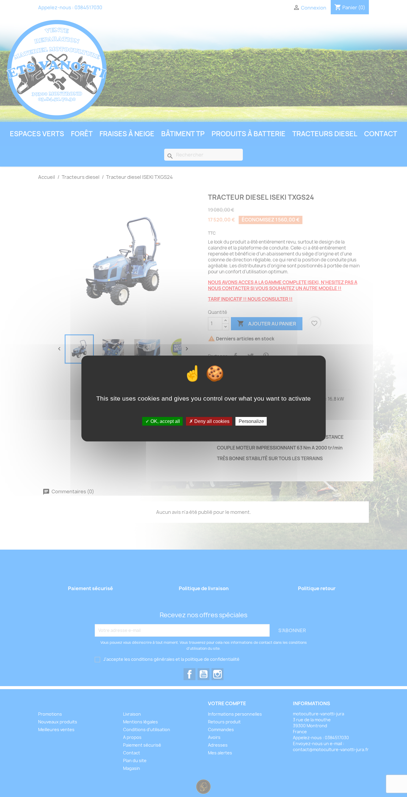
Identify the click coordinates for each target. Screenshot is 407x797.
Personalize (251, 421)
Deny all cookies (211, 421)
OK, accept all (164, 421)
